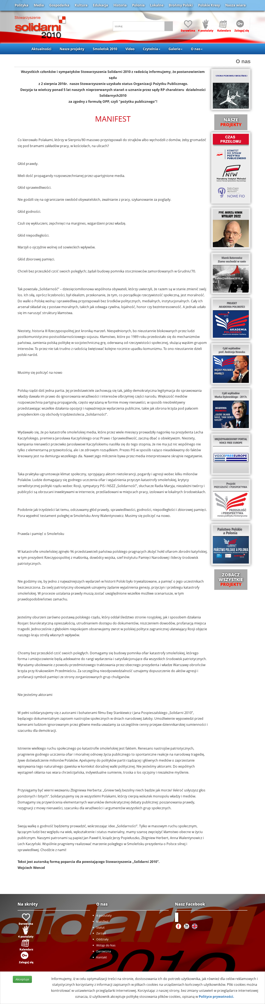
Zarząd (101, 933)
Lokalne (156, 5)
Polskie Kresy (209, 5)
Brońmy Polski (181, 5)
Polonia (138, 5)
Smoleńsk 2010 (105, 49)
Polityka (21, 5)
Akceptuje (22, 979)
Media (39, 5)
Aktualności (41, 49)
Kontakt (101, 957)
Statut (100, 927)
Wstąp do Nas (106, 945)
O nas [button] (195, 49)
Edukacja (100, 5)
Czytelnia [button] (150, 49)
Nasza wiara (235, 5)
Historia (120, 5)
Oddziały (102, 939)
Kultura (81, 5)
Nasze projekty (72, 49)
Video (130, 49)
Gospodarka (59, 5)
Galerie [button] (174, 49)
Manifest (102, 921)
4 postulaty (104, 915)
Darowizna (103, 951)
